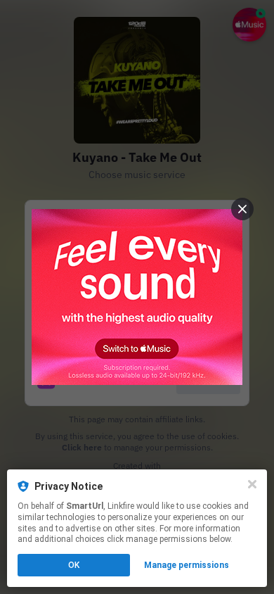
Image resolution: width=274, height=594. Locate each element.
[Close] (252, 484)
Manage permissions (186, 565)
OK (73, 565)
